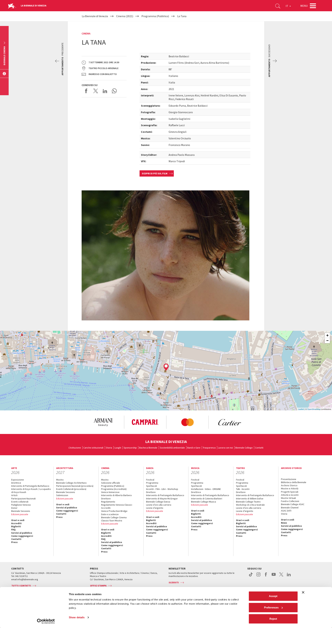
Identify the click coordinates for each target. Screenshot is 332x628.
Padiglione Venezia (21, 504)
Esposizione (17, 479)
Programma (152, 482)
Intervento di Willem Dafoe (249, 498)
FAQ (13, 529)
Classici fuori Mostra (111, 520)
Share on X (95, 91)
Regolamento (108, 501)
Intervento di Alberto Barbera (116, 495)
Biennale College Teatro (248, 501)
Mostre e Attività (289, 488)
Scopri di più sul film (154, 173)
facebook (266, 576)
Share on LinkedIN (105, 91)
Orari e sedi (17, 520)
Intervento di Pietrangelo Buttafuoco (30, 485)
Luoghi (117, 447)
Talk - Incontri (243, 489)
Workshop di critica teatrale (250, 504)
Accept (273, 596)
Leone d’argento (154, 507)
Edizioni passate (19, 514)
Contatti (259, 447)
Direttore (106, 498)
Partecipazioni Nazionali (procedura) (74, 485)
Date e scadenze (110, 514)
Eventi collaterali (19, 501)
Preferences (271, 607)
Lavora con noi (225, 447)
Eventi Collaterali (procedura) (71, 489)
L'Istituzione (75, 447)
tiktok (250, 576)
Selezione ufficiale (110, 482)
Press (14, 542)
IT (287, 6)
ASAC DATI (286, 510)
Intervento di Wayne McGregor (162, 498)
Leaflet (301, 409)
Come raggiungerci (22, 535)
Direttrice (16, 482)
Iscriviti (174, 582)
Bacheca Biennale (148, 447)
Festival (150, 479)
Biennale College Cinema (114, 517)
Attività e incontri (290, 494)
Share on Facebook (86, 91)
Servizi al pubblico (21, 532)
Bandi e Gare (193, 447)
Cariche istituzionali (93, 447)
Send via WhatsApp (114, 91)
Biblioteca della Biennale (293, 482)
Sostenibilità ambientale (172, 447)
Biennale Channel (289, 507)
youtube (273, 576)
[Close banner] (303, 592)
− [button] (327, 340)
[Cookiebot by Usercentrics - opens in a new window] (46, 621)
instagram (258, 576)
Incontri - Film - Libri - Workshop (162, 489)
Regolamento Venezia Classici (116, 504)
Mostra (59, 479)
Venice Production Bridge (114, 511)
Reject (273, 618)
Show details (77, 617)
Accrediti (16, 523)
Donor (14, 507)
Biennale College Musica (203, 501)
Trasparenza (209, 447)
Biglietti (16, 526)
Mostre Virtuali (288, 498)
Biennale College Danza (158, 501)
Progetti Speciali (289, 491)
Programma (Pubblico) (112, 485)
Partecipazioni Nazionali (23, 498)
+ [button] (327, 335)
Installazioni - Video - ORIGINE (206, 489)
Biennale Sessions (20, 511)
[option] (103, 422)
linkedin (288, 576)
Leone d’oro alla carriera (158, 504)
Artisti (14, 495)
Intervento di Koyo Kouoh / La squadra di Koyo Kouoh (31, 490)
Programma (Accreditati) (114, 489)
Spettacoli (151, 485)
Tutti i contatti (21, 585)
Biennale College (244, 447)
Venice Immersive (110, 492)
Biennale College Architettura (71, 482)
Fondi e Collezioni (290, 501)
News (284, 522)
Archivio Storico (289, 485)
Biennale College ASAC (292, 504)
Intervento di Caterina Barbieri (206, 498)
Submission (62, 495)
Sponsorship (130, 447)
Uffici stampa (98, 585)
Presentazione (288, 479)
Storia (109, 447)
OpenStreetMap (314, 409)
